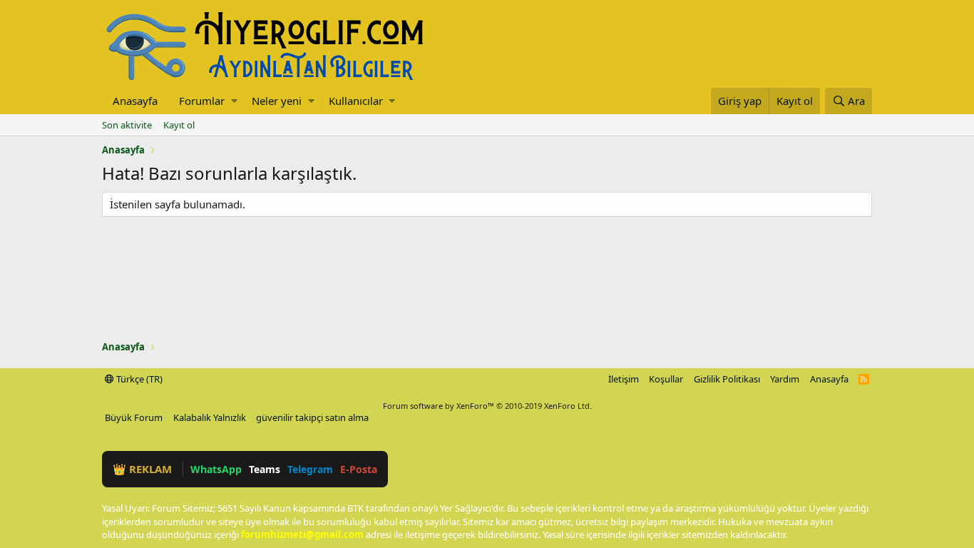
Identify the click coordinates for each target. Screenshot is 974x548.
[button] (234, 101)
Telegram (310, 469)
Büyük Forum (134, 417)
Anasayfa (135, 100)
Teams (264, 469)
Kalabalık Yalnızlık (209, 417)
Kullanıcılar (356, 100)
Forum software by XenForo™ (487, 405)
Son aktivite (127, 124)
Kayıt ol (179, 124)
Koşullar (666, 378)
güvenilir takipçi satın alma (312, 417)
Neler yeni (277, 100)
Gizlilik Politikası (727, 378)
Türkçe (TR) (138, 378)
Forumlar (202, 100)
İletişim (623, 378)
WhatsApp (216, 469)
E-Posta (358, 469)
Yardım (784, 378)
